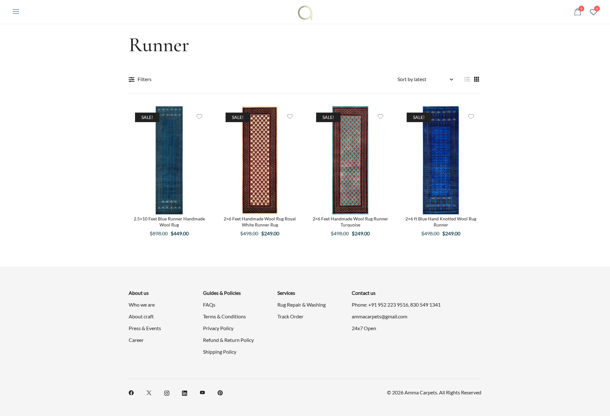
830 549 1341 (425, 305)
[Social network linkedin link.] (184, 392)
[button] (467, 79)
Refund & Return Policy (228, 340)
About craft (141, 316)
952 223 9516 (393, 305)
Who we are (142, 305)
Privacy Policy (218, 328)
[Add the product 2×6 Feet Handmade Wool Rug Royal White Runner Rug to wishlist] (289, 116)
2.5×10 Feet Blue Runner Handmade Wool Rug (169, 221)
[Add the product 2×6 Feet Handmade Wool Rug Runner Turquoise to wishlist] (380, 116)
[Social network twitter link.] (149, 392)
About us (139, 293)
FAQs (209, 305)
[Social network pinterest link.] (220, 392)
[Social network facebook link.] (131, 392)
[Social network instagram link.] (166, 392)
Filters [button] (145, 79)
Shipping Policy (219, 352)
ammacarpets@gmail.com (379, 316)
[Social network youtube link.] (202, 392)
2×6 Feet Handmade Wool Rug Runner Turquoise (350, 221)
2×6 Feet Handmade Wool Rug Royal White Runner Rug (260, 221)
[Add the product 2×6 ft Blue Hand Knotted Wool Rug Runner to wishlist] (471, 116)
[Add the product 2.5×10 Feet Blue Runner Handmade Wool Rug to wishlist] (199, 116)
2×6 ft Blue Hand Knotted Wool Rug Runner (440, 221)
